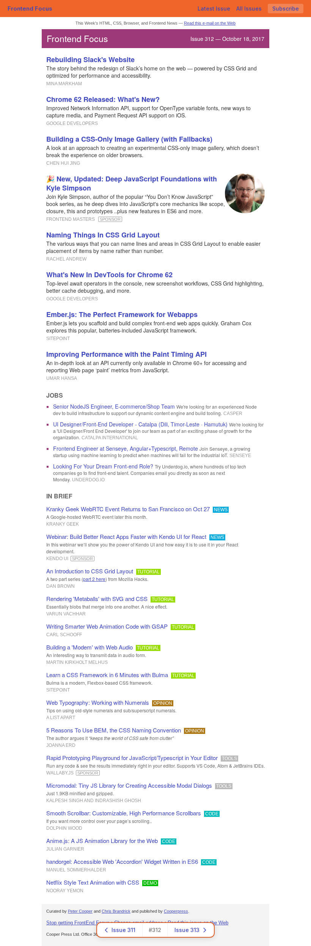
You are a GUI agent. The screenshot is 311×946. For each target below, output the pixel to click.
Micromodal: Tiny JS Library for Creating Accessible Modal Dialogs (129, 785)
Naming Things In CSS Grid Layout (103, 234)
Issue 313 (186, 930)
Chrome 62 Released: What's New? (103, 99)
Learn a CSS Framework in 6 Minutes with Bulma (107, 675)
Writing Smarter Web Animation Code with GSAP (107, 626)
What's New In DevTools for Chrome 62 (109, 274)
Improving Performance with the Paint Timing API (126, 354)
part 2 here (94, 579)
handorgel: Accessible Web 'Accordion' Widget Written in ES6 (122, 861)
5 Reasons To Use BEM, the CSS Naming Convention (113, 730)
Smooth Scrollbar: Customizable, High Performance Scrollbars (123, 813)
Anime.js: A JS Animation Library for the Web (102, 841)
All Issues (249, 8)
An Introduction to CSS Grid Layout (89, 571)
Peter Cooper (80, 911)
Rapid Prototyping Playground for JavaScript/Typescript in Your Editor (132, 758)
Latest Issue (214, 8)
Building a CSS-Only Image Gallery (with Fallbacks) (129, 139)
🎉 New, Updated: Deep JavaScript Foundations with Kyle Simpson (131, 183)
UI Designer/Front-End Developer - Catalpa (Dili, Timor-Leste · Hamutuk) (140, 424)
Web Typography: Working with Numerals (97, 702)
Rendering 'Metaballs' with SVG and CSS (97, 599)
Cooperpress (176, 911)
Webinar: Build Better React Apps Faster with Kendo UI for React (126, 536)
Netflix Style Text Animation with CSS (92, 882)
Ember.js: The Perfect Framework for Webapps (122, 314)
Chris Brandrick (116, 911)
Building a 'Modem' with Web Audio (89, 647)
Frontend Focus (30, 8)
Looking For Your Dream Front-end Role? (103, 466)
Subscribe (285, 8)
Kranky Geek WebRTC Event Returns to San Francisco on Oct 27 (128, 509)
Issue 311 (123, 930)
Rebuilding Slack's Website (90, 59)
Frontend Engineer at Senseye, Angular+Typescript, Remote (125, 448)
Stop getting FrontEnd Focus (78, 923)
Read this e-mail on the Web (210, 23)
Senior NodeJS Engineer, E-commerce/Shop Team (114, 406)
